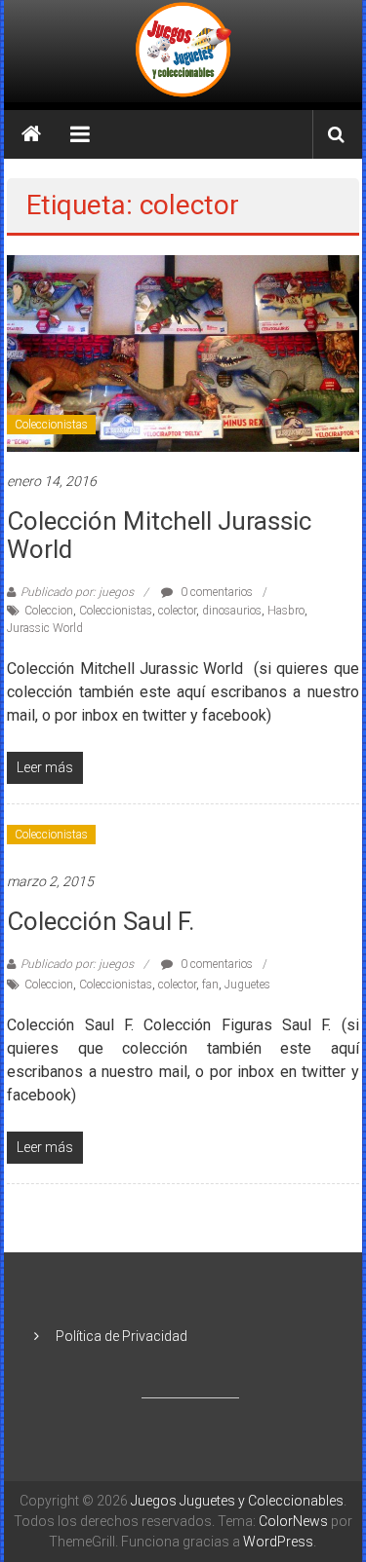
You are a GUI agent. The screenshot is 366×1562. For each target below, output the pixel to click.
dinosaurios (232, 610)
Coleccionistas (51, 424)
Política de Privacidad (121, 1336)
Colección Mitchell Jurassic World (159, 535)
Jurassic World (45, 628)
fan (210, 984)
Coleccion (48, 610)
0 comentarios (215, 592)
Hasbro (286, 610)
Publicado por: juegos (77, 592)
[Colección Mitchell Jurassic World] (182, 352)
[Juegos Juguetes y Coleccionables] (183, 51)
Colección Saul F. (100, 921)
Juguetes (247, 984)
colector (177, 610)
